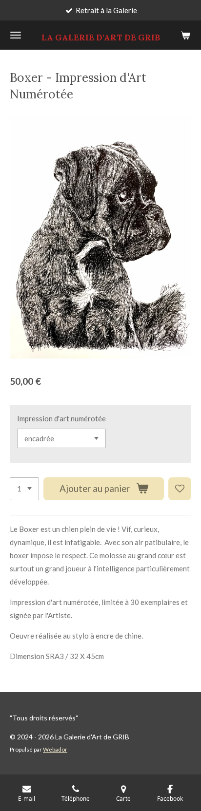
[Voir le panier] (185, 35)
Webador (55, 749)
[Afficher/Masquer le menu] (15, 35)
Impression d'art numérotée (61, 418)
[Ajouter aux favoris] (179, 488)
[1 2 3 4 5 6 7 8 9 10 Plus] (24, 488)
